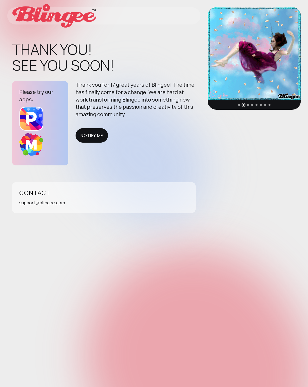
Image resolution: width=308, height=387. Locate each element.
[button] (239, 105)
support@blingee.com (42, 203)
